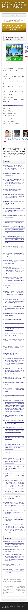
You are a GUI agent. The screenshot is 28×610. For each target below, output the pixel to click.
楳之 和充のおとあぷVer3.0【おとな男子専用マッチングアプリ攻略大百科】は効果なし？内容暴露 (14, 519)
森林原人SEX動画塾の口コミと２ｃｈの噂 (14, 323)
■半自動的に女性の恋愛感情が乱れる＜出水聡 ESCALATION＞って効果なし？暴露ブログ (15, 203)
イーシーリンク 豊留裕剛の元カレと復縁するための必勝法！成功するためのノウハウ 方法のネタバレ (15, 512)
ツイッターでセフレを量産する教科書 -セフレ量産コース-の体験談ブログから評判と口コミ (15, 255)
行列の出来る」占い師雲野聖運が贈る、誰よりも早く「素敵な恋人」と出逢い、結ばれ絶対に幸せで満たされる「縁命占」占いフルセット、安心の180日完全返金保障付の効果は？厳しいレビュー (14, 182)
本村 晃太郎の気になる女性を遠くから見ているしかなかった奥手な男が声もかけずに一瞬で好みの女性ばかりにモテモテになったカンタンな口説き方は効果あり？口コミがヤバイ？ (15, 270)
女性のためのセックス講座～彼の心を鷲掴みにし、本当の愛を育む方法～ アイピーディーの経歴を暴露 (14, 262)
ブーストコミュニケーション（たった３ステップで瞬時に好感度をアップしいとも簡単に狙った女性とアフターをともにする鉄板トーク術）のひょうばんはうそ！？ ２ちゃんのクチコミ (14, 446)
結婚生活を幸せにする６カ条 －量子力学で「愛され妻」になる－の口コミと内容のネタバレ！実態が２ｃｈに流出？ (15, 301)
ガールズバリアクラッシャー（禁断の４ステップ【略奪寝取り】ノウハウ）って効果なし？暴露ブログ (20, 589)
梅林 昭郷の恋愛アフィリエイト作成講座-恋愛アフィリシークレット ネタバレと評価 (14, 475)
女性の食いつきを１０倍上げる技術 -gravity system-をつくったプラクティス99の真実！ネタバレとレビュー (14, 422)
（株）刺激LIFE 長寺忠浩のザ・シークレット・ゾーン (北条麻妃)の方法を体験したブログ (14, 248)
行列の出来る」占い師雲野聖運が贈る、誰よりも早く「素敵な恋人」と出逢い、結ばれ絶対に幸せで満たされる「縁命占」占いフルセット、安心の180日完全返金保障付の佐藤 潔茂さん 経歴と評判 (14, 361)
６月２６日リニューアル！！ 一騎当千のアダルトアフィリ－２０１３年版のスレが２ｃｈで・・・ (14, 437)
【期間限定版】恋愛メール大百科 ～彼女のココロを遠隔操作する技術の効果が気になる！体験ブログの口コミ (15, 210)
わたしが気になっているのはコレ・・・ (13, 105)
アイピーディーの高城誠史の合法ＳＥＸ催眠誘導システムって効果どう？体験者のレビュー (14, 341)
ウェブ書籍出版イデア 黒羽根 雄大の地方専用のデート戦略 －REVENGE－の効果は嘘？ (15, 348)
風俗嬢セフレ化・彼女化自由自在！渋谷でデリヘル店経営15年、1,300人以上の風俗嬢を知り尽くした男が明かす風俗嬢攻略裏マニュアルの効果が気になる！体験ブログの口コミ (15, 229)
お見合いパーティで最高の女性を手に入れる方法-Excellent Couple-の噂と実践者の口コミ (14, 308)
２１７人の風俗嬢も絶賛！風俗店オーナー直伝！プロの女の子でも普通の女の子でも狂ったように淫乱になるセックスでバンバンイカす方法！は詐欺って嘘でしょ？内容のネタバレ (14, 239)
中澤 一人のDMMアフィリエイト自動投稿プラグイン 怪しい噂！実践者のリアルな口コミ (14, 390)
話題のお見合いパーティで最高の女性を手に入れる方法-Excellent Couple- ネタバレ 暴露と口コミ (15, 468)
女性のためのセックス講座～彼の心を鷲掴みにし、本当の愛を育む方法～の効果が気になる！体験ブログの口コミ (14, 196)
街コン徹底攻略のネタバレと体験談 (13, 319)
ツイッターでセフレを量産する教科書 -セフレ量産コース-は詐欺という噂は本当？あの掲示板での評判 (15, 328)
